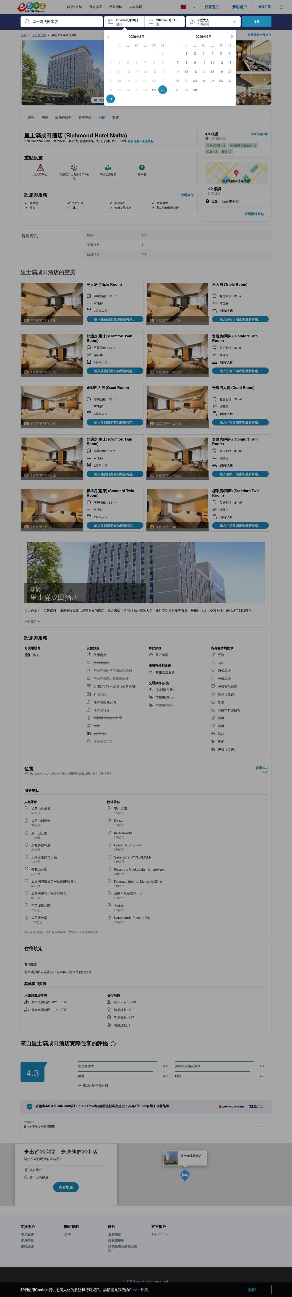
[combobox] (65, 21)
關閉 (252, 1289)
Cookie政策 (138, 1289)
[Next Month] (232, 37)
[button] (124, 21)
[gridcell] (154, 53)
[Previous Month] (109, 37)
